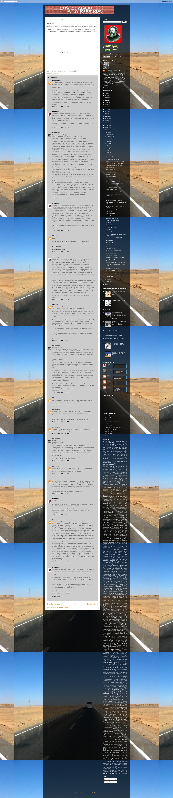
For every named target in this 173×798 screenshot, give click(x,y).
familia (123, 559)
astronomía (112, 478)
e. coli (117, 537)
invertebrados (113, 600)
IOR (110, 601)
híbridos (105, 586)
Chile (115, 502)
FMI (113, 568)
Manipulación (106, 636)
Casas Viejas (122, 496)
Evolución (114, 556)
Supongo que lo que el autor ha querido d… (119, 366)
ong (119, 672)
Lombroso (113, 627)
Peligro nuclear (114, 682)
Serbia (105, 733)
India (110, 594)
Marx (104, 640)
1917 (119, 443)
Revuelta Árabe (121, 719)
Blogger (95, 792)
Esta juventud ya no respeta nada (117, 551)
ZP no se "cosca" (110, 169)
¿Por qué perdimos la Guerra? (114, 187)
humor (117, 589)
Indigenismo (117, 594)
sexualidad (117, 733)
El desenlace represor (111, 253)
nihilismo (107, 666)
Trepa (122, 757)
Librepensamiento (107, 626)
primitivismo (108, 699)
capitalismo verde (112, 496)
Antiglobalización (107, 469)
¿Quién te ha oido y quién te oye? (115, 161)
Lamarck (105, 619)
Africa (104, 454)
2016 (106, 111)
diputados (122, 532)
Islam (125, 603)
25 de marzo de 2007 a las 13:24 (60, 252)
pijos (124, 686)
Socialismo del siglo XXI (110, 739)
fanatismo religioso (109, 561)
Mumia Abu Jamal (120, 656)
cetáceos (121, 500)
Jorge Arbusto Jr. (121, 612)
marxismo (110, 640)
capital (111, 493)
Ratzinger (120, 709)
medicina (115, 643)
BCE (104, 485)
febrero (108, 279)
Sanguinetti (105, 728)
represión (121, 714)
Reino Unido (113, 712)
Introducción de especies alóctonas (115, 232)
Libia (121, 625)
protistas (111, 702)
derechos (106, 527)
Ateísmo (120, 478)
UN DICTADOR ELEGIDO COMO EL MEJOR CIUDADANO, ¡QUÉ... (115, 164)
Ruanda (112, 724)
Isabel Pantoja (117, 603)
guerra (54, 73)
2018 (106, 107)
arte (116, 476)
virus (119, 767)
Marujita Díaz (114, 639)
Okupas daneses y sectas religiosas (115, 262)
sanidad (112, 728)
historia (118, 586)
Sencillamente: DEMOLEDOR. (114, 238)
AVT (124, 480)
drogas (105, 537)
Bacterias (124, 481)
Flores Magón (106, 568)
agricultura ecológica (120, 455)
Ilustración (105, 593)
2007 (106, 132)
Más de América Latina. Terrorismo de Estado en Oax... (116, 203)
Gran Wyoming (115, 579)
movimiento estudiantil (119, 655)
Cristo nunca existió (119, 517)
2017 (106, 109)
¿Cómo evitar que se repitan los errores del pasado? (114, 184)
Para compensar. (110, 242)
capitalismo (122, 494)
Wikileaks (105, 770)
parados (116, 679)
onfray (115, 672)
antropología (106, 473)
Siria (113, 736)
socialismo (118, 738)
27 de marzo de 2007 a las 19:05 (60, 593)
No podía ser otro (115, 667)
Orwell (113, 673)
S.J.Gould (108, 725)
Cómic (125, 507)
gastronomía (112, 575)
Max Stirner (114, 641)
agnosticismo (110, 455)
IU (124, 605)
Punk (125, 705)
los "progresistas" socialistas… (117, 383)
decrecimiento (106, 524)
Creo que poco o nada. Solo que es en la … (119, 372)
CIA (124, 502)
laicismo (122, 617)
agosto (108, 143)
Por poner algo (120, 693)
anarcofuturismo (121, 461)
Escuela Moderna (123, 547)
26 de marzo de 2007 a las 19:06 (60, 514)
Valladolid (109, 761)
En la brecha (109, 240)
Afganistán (122, 452)
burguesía (117, 490)
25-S (118, 445)
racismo (111, 708)
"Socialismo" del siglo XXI (116, 441)
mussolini (122, 657)
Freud (114, 572)
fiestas (109, 565)
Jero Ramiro (105, 610)
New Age (111, 664)
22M (122, 444)
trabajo (105, 757)
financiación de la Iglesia (112, 567)
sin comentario (121, 734)
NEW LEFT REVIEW (110, 429)
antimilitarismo (119, 469)
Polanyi (107, 691)
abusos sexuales (111, 450)
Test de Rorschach (111, 176)
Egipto (123, 540)
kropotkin (112, 616)
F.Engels (107, 559)
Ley (120, 622)
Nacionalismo (107, 659)
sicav (107, 734)
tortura (122, 755)
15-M (110, 443)
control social (123, 512)
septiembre (110, 141)
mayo (108, 150)
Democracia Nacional (107, 525)
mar (114, 636)
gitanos (114, 578)
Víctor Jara (119, 766)
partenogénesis (107, 680)
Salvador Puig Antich (110, 727)
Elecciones (121, 543)
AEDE (125, 451)
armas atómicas (121, 475)
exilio (123, 556)
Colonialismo (118, 507)
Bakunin (115, 483)
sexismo (111, 733)
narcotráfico (122, 661)
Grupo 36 (107, 423)
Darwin (122, 522)
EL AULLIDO (108, 417)
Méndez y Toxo (121, 645)
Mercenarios (122, 646)
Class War (114, 505)
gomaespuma (122, 578)
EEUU (116, 540)
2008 (106, 130)
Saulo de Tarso (107, 730)
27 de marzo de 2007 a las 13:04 (60, 562)
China (119, 502)
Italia (121, 605)
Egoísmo (105, 542)
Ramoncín (113, 709)
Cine (123, 504)
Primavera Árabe (121, 698)
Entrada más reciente (54, 604)
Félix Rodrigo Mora (122, 562)
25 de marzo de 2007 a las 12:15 (60, 230)
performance (112, 683)
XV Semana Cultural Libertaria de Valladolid (118, 344)
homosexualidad (107, 588)
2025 (106, 93)
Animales (108, 229)
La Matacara (121, 616)
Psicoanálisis (106, 704)
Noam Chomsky (110, 222)
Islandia (108, 605)
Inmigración (122, 596)
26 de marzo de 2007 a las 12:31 (60, 433)
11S (106, 443)
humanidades (109, 589)
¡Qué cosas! (109, 179)
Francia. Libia (120, 569)
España (117, 549)
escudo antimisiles (114, 547)
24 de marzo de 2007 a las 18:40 (60, 127)
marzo (108, 155)
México (105, 648)
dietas (119, 531)
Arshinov (111, 476)
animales (110, 465)
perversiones (119, 685)
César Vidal (114, 500)
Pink (104, 688)
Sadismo (119, 725)
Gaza (119, 575)
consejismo (113, 509)
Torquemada (116, 755)
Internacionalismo (119, 599)
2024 (106, 95)
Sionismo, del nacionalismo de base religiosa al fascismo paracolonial (119, 323)
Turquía (121, 758)
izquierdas (107, 608)
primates (110, 698)
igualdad (122, 591)
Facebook (113, 559)
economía (117, 539)
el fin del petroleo (56, 246)
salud (125, 725)
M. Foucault (108, 633)
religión (105, 714)
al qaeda (123, 457)
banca (122, 483)
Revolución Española (108, 719)
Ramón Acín (105, 709)
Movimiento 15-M (108, 653)
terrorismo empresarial (113, 752)
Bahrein (108, 483)
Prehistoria (111, 696)
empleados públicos (121, 545)
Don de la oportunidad (119, 535)
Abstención (124, 447)
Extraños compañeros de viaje (114, 270)
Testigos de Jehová (115, 754)
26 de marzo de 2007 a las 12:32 (60, 461)
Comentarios (108, 782)
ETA (126, 552)
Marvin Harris (122, 639)
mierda (120, 648)
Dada (117, 522)
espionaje (105, 551)
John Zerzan (112, 612)
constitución (106, 511)
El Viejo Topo (108, 419)
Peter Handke (111, 686)
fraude (116, 571)
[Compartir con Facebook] (75, 71)
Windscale (105, 771)
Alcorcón (117, 458)
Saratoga (118, 728)
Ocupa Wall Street (121, 670)
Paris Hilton (122, 679)
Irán (119, 601)
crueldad (122, 519)
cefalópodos (112, 499)
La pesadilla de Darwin (112, 227)
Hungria (123, 589)
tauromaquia (123, 747)
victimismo (112, 766)
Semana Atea (107, 731)
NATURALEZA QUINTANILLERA (113, 427)
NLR (106, 667)
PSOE (113, 705)
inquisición (105, 597)
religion (122, 712)
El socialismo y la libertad (112, 268)
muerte (105, 656)
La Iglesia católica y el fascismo (114, 197)
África (110, 454)
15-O (115, 443)
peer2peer (105, 682)
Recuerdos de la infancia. (112, 159)
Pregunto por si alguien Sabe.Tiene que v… (119, 378)
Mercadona (115, 646)
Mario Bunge (115, 637)
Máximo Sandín (122, 642)
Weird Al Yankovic (121, 768)
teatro (107, 749)
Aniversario (122, 465)
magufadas (122, 633)
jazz (124, 609)
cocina (104, 507)
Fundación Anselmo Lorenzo (112, 421)
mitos (116, 650)
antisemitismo (118, 470)
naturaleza (107, 663)
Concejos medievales (122, 508)
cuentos (112, 520)
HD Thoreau (117, 582)
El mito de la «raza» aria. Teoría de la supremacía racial (118, 293)
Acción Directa (106, 451)
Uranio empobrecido (117, 760)
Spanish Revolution (109, 743)
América (122, 460)
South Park (108, 741)
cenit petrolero (121, 499)
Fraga (125, 568)
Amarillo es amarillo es (113, 459)
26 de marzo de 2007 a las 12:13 (60, 404)
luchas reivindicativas (114, 630)
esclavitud (105, 547)
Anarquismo (107, 463)
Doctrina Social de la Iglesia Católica (113, 534)
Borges (122, 487)
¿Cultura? (105, 441)
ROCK (119, 722)
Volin (106, 768)
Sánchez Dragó (121, 727)
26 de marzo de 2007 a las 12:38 (60, 474)
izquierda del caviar (108, 606)
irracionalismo (106, 603)
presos (105, 698)
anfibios (117, 462)
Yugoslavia (114, 773)
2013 (106, 118)
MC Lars (107, 643)
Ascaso (104, 478)
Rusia (125, 724)
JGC (120, 610)
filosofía (115, 565)
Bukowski (118, 489)
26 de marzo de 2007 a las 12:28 (60, 422)
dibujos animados (120, 530)
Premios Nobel (121, 696)
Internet (105, 600)
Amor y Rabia (108, 415)
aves (118, 480)
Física (123, 566)
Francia (108, 569)
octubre (109, 139)
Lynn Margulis (123, 632)
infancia (114, 596)
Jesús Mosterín (113, 610)
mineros (118, 649)
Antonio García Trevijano (118, 472)
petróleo (119, 686)
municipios (106, 658)
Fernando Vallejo (117, 564)
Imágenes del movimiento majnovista (116, 257)
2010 (106, 125)
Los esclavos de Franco (112, 220)
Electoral (105, 545)
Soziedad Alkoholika (117, 741)
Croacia (116, 519)
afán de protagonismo (110, 452)
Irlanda (123, 601)
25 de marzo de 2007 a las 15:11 (60, 299)
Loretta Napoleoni (121, 627)
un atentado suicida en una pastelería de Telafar (78, 92)
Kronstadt (105, 616)
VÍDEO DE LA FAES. (111, 244)
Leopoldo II (106, 622)
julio (108, 145)
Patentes (116, 680)
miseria (125, 649)
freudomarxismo (121, 572)
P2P (124, 673)
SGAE (125, 733)
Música (115, 657)
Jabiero (105, 609)
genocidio (114, 577)
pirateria (115, 688)
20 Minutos (117, 444)
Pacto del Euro (107, 675)
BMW (117, 487)
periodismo (120, 683)
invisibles (120, 600)
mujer (111, 656)
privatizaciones (116, 699)
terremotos (115, 750)
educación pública (108, 540)
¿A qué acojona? (110, 260)
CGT (104, 502)
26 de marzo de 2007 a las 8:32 (60, 340)
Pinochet (109, 688)
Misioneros (108, 650)
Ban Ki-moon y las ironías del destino (116, 191)
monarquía (106, 652)
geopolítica (106, 578)
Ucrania (107, 760)
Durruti (111, 537)
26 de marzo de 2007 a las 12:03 (60, 392)
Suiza (112, 745)
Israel (114, 605)
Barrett (123, 484)
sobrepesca (106, 738)
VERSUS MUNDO (109, 433)
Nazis (122, 663)
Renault (114, 714)
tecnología (113, 749)
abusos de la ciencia (110, 448)
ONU (124, 672)
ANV (112, 473)
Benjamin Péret (110, 485)
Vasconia (114, 763)
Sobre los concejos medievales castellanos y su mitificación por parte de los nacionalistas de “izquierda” (119, 315)
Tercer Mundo (106, 750)
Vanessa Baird (120, 761)
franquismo (106, 571)
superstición (120, 745)
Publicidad (119, 705)
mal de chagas (113, 634)
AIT (118, 457)
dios (116, 532)
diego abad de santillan (109, 531)
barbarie (117, 484)
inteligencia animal (107, 599)
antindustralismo (106, 470)
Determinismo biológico (117, 528)
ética (106, 554)
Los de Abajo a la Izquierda (112, 70)
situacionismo (122, 736)
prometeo (55, 132)
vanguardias (106, 763)
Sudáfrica (123, 744)
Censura (106, 500)
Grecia (122, 579)
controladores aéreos (110, 514)
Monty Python (115, 652)
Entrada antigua (92, 604)
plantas (121, 688)
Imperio (123, 593)
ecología (106, 539)
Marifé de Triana (106, 637)
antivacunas (106, 472)
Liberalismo (113, 623)
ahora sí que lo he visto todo (109, 457)
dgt (126, 528)
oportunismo (106, 673)
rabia (104, 708)
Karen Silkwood (114, 614)
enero (108, 281)
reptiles (105, 716)
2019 (106, 104)
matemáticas (117, 640)
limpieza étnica (120, 626)
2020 (106, 102)
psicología (119, 704)
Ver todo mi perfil (107, 87)
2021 (106, 100)
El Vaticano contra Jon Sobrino (114, 200)
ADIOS (120, 451)
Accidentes (121, 450)
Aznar (117, 481)
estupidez (118, 553)
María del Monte (121, 636)
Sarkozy (123, 728)
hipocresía (111, 586)
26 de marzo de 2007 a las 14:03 (60, 493)
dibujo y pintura (108, 530)
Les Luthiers (114, 622)
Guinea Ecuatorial (121, 581)
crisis (105, 517)
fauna (113, 562)
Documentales (107, 535)
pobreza (109, 689)
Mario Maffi (124, 637)
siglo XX (112, 734)
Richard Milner (110, 721)
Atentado (105, 480)
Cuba (104, 520)
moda (123, 650)
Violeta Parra (113, 767)
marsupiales (107, 639)
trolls (110, 758)
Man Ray (122, 634)
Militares (112, 649)
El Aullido (111, 542)
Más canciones (110, 167)
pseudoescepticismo (120, 702)
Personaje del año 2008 (108, 685)
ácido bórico (115, 451)
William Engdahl (121, 770)
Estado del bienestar (108, 552)
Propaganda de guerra (114, 701)
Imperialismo (113, 593)
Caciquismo (107, 491)
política (106, 693)
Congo (106, 509)
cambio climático (117, 492)
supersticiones (106, 747)
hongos (117, 588)
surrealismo (114, 747)
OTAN (118, 673)
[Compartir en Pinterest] (76, 71)
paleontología (116, 675)
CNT (121, 505)
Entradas (107, 779)
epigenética (113, 546)
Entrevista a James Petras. (113, 215)
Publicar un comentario (56, 596)
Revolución (119, 717)
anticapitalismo (121, 466)
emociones (112, 545)
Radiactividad (120, 708)
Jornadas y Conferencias (109, 613)
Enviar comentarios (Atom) (61, 607)
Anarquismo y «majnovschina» (114, 250)
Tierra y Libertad (109, 431)
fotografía (118, 568)
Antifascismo (119, 468)
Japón (119, 609)
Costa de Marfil (107, 515)
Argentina (113, 475)
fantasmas (122, 560)
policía (113, 691)
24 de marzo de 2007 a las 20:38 (60, 198)
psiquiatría (106, 705)
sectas (115, 730)
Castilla (114, 497)
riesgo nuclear (122, 721)
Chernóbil (109, 502)
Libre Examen (108, 425)
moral (122, 652)
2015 (106, 114)
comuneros (113, 508)
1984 (104, 444)
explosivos (105, 557)
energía (105, 546)
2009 (106, 127)
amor (104, 461)
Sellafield (123, 730)
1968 (123, 443)
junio (108, 148)
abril (108, 152)
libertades (114, 625)
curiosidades (107, 522)
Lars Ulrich (123, 619)
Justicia (120, 613)
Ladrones (114, 617)
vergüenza (117, 764)
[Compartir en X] (73, 71)
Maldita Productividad (111, 189)
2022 (106, 98)
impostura (105, 594)
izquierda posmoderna (121, 606)
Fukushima (106, 574)
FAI (118, 559)
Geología (122, 577)
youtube (105, 773)
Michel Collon (112, 648)
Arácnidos (105, 475)
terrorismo (123, 750)
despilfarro (105, 528)
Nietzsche (124, 664)
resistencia (121, 715)
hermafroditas (112, 584)
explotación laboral (114, 557)
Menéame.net (106, 646)
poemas (116, 689)
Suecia (105, 745)
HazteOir (110, 582)
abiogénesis (110, 447)
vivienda (124, 767)
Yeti (122, 771)
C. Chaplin (124, 490)
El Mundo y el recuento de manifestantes (113, 247)
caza (104, 499)
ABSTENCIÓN (108, 309)
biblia (117, 485)
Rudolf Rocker (119, 724)
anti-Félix (112, 466)
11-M (126, 441)
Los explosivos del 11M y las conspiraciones (112, 331)
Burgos (111, 490)
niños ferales (114, 666)
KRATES (54, 111)
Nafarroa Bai (114, 661)
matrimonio (107, 641)
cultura (120, 520)
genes (106, 577)
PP (117, 695)
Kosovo (122, 615)
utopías (125, 760)
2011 (106, 123)
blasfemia (109, 487)
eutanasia (105, 556)
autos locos (112, 480)
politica (121, 691)
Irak (57, 73)
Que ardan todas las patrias (117, 707)
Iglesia (105, 591)
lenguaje (115, 620)
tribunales (105, 758)
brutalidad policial (108, 489)
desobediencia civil (119, 527)
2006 (106, 284)
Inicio (74, 604)
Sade (114, 725)
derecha (122, 525)
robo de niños (111, 722)
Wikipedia (107, 435)
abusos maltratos (122, 448)
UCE (126, 758)
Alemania (123, 458)
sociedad (124, 739)
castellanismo (106, 497)
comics (106, 508)
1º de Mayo (110, 444)
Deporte (116, 525)
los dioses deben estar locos (110, 629)
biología (124, 486)
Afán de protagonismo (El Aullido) (113, 335)
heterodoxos (121, 584)
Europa (120, 554)
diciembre (109, 134)
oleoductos (110, 672)
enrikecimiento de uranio (58, 249)
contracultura (115, 512)
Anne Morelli (105, 466)
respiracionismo (107, 717)
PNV (104, 689)
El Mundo (112, 543)
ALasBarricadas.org (108, 458)
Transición (115, 757)
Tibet (124, 754)
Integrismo (121, 597)
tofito (53, 236)
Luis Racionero (115, 632)
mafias (115, 633)
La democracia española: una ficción (115, 272)
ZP (120, 773)
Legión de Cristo (107, 620)
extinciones (124, 558)
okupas (104, 672)
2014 (106, 116)
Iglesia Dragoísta (114, 591)
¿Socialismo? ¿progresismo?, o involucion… (117, 389)
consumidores (119, 511)
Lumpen (54, 519)
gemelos (124, 575)
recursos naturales (114, 711)
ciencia (105, 504)
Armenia (105, 476)
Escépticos (121, 546)
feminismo (107, 564)
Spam (125, 741)
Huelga (124, 588)
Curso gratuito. (110, 157)
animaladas (124, 463)
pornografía (105, 695)
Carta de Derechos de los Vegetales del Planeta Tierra (118, 353)
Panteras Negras (107, 679)
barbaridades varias (108, 484)
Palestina (124, 675)
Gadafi (114, 574)
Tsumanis (115, 758)
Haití (104, 582)
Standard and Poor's (121, 743)
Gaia (119, 574)
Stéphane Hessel (107, 744)
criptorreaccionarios (119, 515)
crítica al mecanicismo (107, 519)
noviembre (109, 136)
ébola (123, 537)
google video (106, 579)
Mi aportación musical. (112, 172)
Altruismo (105, 459)
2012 (106, 120)
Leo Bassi (122, 620)
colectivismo (111, 507)
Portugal (112, 695)
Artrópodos (122, 476)
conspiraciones (121, 509)
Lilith (53, 304)
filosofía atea (123, 565)
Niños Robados (123, 666)
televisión (121, 749)
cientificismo (115, 504)
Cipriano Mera (106, 505)
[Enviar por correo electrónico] (69, 71)
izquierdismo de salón (119, 607)
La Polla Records (106, 617)
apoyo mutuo (119, 473)
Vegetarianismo (123, 763)
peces (122, 680)
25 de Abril (111, 445)
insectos (114, 597)
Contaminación (107, 512)
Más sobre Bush (110, 213)
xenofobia (114, 771)
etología (113, 554)
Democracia (118, 524)
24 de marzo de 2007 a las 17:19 (60, 106)
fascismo (106, 562)
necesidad (105, 664)
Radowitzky (55, 80)
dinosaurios (110, 532)
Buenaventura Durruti (111, 255)
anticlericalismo (107, 468)
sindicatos (105, 736)
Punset (106, 707)
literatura (105, 627)
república (113, 715)
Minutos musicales (111, 174)
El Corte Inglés (120, 542)
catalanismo (121, 497)
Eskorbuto (108, 549)
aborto (116, 447)
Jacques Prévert (112, 609)
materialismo (124, 640)
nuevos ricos (111, 670)
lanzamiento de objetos (114, 619)
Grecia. (104, 581)
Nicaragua (118, 664)
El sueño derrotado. (111, 225)
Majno (104, 634)
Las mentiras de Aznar (112, 218)
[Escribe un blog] (71, 71)
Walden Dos (112, 768)
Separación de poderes (120, 731)
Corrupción (121, 514)
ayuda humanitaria (108, 481)
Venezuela (108, 764)
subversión (116, 744)
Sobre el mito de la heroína (113, 181)
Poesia (125, 689)
